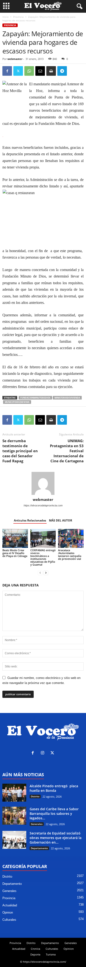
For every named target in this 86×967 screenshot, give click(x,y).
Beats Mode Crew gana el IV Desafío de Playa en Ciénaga (14, 553)
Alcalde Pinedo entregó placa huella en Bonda (54, 788)
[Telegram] (62, 71)
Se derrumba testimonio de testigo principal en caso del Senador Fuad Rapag (20, 450)
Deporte (35, 954)
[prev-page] (40, 572)
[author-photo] (43, 483)
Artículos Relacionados (30, 520)
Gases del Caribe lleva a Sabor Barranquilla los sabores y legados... (54, 813)
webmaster (14, 59)
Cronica (35, 948)
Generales (37, 824)
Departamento (39, 848)
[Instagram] (43, 753)
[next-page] (45, 572)
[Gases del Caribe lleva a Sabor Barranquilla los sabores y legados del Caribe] (14, 816)
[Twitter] (18, 71)
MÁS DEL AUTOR (60, 520)
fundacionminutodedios (35, 397)
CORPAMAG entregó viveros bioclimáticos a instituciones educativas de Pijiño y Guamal (43, 557)
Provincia (18, 16)
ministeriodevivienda (67, 397)
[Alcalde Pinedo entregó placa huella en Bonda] (14, 793)
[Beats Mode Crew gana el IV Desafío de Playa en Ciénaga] (15, 538)
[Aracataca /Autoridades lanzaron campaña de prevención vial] (71, 538)
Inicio (5, 16)
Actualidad (9, 905)
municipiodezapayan (17, 402)
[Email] (40, 71)
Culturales (9, 919)
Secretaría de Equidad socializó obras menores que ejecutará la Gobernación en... (55, 838)
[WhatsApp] (29, 71)
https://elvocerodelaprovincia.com (43, 505)
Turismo (51, 954)
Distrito (35, 796)
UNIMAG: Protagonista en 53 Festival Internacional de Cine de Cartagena (67, 450)
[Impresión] (51, 71)
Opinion (7, 912)
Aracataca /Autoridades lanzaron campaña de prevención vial (69, 554)
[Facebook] (7, 71)
